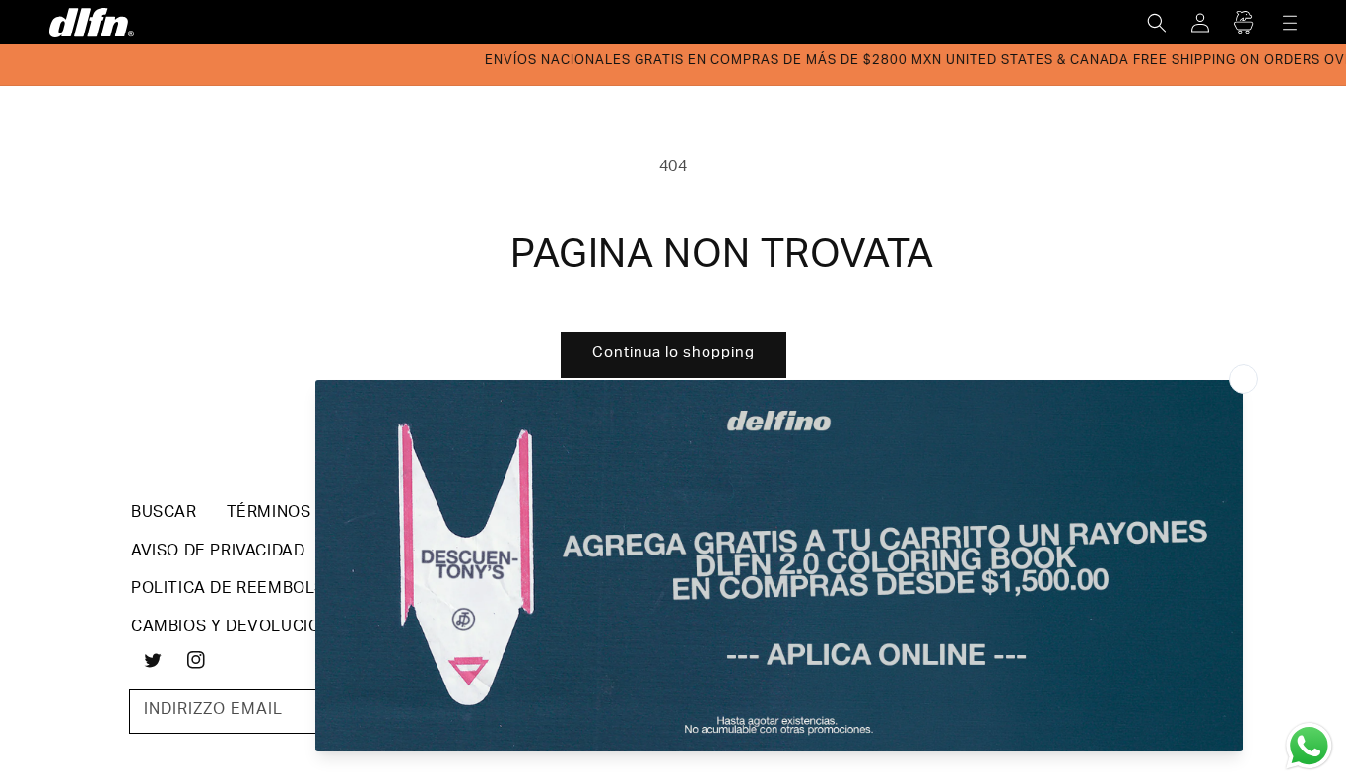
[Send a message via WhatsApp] (1309, 746)
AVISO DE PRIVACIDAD (217, 552)
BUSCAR (164, 514)
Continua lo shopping (673, 353)
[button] (1156, 22)
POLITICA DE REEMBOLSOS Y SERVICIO (287, 590)
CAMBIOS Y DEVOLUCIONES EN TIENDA (286, 628)
